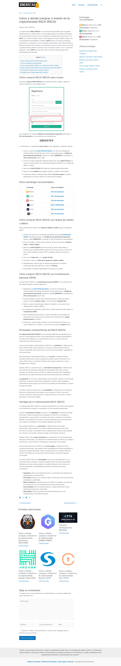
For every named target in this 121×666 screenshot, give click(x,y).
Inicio (20, 13)
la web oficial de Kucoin (44, 151)
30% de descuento (57, 209)
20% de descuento (57, 192)
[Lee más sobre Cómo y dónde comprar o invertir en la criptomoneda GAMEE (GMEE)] (48, 521)
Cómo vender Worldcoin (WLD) (89, 66)
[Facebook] (20, 497)
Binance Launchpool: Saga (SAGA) (90, 57)
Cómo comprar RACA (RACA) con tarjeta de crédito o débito (39, 65)
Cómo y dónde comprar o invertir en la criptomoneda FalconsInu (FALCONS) (27, 538)
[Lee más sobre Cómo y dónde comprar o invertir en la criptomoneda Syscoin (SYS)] (48, 559)
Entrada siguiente (70, 503)
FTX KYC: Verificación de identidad (65, 527)
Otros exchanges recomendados (31, 63)
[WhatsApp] (29, 497)
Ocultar (43, 57)
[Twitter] (23, 497)
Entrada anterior (25, 503)
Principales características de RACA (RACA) (34, 70)
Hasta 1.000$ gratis (57, 205)
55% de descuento (57, 200)
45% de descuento (57, 196)
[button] (102, 5)
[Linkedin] (26, 497)
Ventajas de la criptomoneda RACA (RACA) (34, 72)
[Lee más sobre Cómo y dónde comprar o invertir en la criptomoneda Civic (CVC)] (68, 559)
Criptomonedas (27, 13)
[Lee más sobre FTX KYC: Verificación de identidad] (68, 517)
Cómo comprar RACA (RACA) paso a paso (33, 61)
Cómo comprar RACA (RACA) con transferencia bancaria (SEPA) (40, 68)
